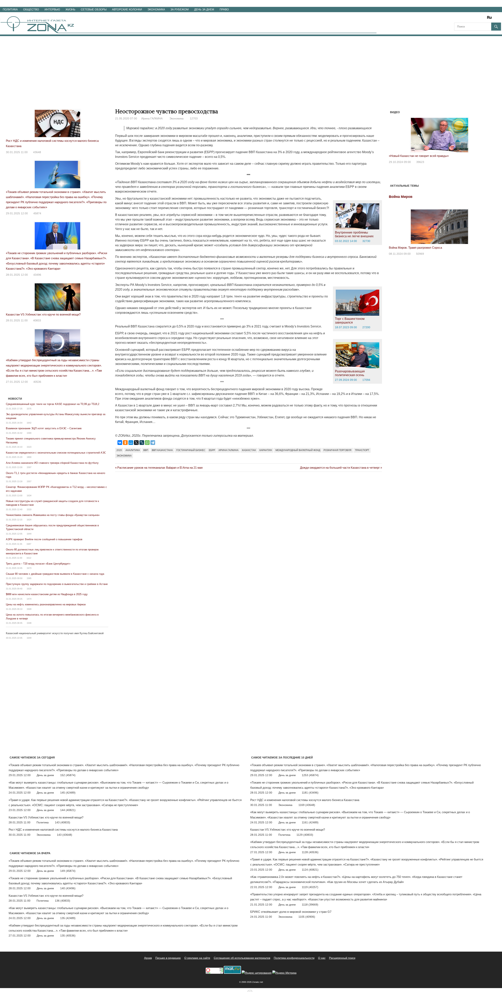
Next (485, 132)
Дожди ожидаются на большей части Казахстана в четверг (340, 467)
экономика (124, 455)
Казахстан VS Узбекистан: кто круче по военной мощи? (43, 314)
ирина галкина (228, 450)
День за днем (204, 9)
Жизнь (70, 9)
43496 (37, 274)
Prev (394, 132)
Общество (31, 9)
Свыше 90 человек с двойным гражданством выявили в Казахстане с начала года (55, 573)
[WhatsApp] (147, 442)
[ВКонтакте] (119, 442)
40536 (37, 381)
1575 (29, 408)
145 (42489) (67, 792)
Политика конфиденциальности (294, 957)
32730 (366, 241)
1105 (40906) (306, 916)
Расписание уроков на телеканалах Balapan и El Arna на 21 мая (160, 467)
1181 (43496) (310, 792)
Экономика (156, 9)
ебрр (212, 450)
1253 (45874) (310, 775)
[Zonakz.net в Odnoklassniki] (479, 18)
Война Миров (400, 197)
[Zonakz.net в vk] (484, 18)
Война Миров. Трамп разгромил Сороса (415, 247)
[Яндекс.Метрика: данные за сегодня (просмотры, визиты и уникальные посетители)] (284, 972)
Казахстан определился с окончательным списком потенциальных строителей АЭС (56, 452)
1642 (29, 423)
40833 (37, 320)
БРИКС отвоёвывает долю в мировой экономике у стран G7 (290, 911)
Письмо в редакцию (168, 957)
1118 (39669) (310, 904)
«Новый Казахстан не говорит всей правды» (419, 155)
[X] (136, 442)
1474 (29, 599)
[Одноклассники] (125, 442)
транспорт (362, 450)
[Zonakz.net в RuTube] (490, 18)
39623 (420, 162)
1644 (29, 534)
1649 (29, 638)
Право (224, 9)
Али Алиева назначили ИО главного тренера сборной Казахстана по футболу (52, 462)
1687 (28, 544)
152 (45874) (67, 775)
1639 (29, 588)
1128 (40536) (310, 852)
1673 (29, 568)
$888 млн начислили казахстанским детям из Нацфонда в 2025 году (47, 594)
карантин (265, 450)
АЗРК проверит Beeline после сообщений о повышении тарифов (44, 539)
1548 (29, 623)
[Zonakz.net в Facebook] (462, 18)
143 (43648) (64, 834)
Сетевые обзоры (93, 9)
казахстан (249, 450)
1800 (29, 457)
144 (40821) (67, 810)
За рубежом (179, 9)
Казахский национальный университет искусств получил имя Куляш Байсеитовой (55, 633)
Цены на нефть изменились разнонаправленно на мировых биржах (46, 604)
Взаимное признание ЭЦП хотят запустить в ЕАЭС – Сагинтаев (44, 428)
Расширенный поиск (342, 957)
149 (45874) (67, 870)
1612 (28, 558)
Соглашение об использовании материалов (242, 957)
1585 (29, 578)
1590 (29, 433)
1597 (29, 467)
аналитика (133, 450)
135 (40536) (67, 935)
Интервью (52, 9)
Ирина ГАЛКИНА (152, 118)
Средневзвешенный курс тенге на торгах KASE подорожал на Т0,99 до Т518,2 (52, 404)
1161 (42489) (310, 822)
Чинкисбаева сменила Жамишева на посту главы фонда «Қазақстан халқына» (53, 515)
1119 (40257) (310, 887)
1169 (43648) (306, 805)
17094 (366, 379)
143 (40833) (62, 822)
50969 (420, 253)
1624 (29, 519)
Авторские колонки (127, 9)
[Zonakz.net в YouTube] (468, 18)
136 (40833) (62, 900)
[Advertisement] (251, 65)
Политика (10, 9)
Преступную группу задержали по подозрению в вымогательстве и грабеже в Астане (57, 584)
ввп (145, 450)
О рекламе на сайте (197, 957)
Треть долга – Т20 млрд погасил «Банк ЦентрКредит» (38, 563)
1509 (29, 609)
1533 (29, 509)
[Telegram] (152, 442)
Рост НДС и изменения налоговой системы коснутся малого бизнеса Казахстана (63, 829)
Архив (148, 957)
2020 (119, 450)
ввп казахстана (162, 450)
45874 (37, 213)
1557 (29, 481)
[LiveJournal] (141, 442)
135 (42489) (67, 918)
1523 (29, 447)
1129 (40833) (304, 834)
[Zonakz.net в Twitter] (457, 18)
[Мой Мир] (130, 442)
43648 (37, 152)
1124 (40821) (310, 869)
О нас (322, 957)
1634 (29, 495)
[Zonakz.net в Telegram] (473, 18)
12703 (194, 118)
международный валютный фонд (298, 450)
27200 (366, 327)
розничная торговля (337, 450)
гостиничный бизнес (190, 450)
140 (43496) (67, 888)
